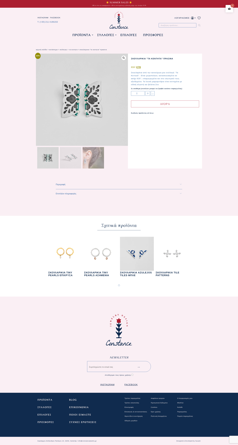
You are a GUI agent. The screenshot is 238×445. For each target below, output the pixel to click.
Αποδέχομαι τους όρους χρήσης (118, 375)
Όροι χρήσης (156, 412)
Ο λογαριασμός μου (185, 398)
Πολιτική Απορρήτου (159, 416)
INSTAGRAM (42, 18)
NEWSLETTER (119, 357)
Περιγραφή (60, 184)
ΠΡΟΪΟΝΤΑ (45, 399)
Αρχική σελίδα (41, 50)
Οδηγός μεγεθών (131, 421)
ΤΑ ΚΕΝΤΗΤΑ (73, 50)
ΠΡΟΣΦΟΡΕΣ (45, 422)
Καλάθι (180, 407)
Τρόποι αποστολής (132, 403)
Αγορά (165, 104)
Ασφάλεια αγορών (158, 398)
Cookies (154, 407)
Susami (198, 441)
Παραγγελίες (182, 412)
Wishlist (180, 403)
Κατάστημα (53, 50)
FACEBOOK (55, 18)
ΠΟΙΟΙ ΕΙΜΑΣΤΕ (80, 414)
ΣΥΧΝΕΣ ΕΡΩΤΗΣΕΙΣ (82, 422)
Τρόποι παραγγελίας (132, 398)
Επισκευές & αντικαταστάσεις (136, 412)
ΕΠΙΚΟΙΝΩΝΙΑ (79, 407)
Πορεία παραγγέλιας (185, 416)
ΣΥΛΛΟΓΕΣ (63, 50)
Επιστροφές (129, 407)
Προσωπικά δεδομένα (159, 403)
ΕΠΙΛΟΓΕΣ (44, 414)
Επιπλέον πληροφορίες (66, 194)
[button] (123, 58)
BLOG (73, 399)
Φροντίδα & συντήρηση (134, 416)
